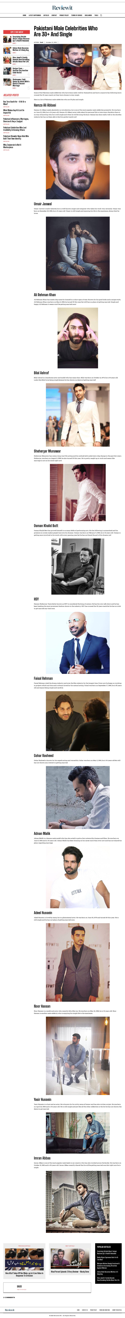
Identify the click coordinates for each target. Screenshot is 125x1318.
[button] (101, 15)
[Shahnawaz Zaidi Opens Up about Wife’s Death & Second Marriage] (7, 82)
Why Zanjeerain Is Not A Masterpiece (12, 146)
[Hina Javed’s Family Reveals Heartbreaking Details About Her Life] (7, 60)
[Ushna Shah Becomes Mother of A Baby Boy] (7, 50)
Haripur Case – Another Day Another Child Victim (20, 70)
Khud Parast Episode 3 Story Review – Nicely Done (70, 1272)
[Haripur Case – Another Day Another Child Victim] (7, 71)
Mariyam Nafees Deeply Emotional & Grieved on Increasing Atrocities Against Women (108, 1265)
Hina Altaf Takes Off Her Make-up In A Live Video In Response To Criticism (24, 1274)
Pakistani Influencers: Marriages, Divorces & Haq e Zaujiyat (16, 120)
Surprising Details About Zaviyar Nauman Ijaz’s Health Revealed (21, 39)
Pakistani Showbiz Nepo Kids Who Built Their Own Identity (16, 137)
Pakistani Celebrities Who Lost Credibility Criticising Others (15, 128)
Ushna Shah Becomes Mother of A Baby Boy (21, 49)
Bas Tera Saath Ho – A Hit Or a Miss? (14, 102)
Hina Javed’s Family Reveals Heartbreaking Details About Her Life (21, 59)
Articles (6, 106)
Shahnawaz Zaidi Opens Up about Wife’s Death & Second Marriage (21, 82)
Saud (41, 42)
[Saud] (11, 1287)
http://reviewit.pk (21, 1289)
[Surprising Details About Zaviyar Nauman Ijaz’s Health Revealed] (7, 39)
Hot (14, 43)
